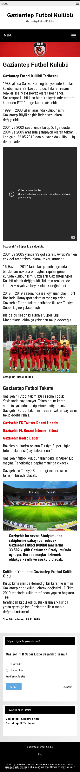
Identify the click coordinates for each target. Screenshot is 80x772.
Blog (40, 754)
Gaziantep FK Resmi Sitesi (22, 719)
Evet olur (16, 664)
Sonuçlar (67, 687)
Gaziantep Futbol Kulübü (40, 15)
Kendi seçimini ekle (15, 676)
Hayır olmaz (18, 670)
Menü (4, 3)
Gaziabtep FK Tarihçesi (20, 723)
